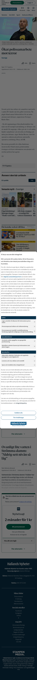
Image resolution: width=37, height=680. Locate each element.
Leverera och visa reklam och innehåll (13, 361)
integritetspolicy (21, 403)
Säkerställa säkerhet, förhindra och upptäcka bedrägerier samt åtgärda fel (15, 356)
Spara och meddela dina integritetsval (13, 365)
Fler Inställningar (18, 417)
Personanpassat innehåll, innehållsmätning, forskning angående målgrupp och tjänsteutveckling (17, 331)
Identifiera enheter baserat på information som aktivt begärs (16, 346)
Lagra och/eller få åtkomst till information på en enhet (16, 321)
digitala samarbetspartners (13, 277)
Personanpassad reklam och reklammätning (15, 326)
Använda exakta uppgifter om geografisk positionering (14, 341)
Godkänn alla (18, 413)
